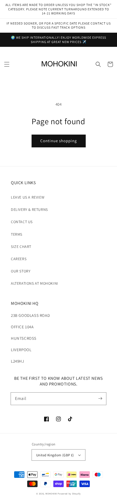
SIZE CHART (21, 246)
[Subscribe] (100, 399)
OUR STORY (20, 271)
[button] (7, 64)
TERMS (16, 234)
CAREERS (18, 258)
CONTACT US (22, 221)
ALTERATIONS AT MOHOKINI (34, 283)
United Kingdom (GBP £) (55, 455)
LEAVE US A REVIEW (27, 197)
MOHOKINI (51, 493)
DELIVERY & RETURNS (29, 209)
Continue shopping (58, 140)
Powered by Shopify (69, 493)
